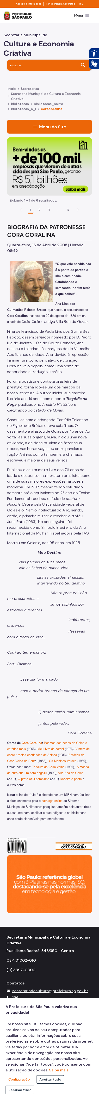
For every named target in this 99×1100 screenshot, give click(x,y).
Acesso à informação (28, 4)
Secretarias (30, 88)
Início (12, 88)
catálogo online (52, 801)
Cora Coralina (32, 743)
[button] (78, 210)
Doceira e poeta (71, 779)
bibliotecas (20, 104)
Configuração (19, 1079)
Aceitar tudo (50, 1079)
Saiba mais (58, 1070)
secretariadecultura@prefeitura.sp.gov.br (50, 990)
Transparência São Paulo (60, 4)
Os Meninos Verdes (62, 761)
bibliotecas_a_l (23, 109)
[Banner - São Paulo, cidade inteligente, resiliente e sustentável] (49, 883)
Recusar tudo (19, 1090)
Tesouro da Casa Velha (48, 767)
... (58, 210)
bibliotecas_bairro (48, 104)
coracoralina (51, 109)
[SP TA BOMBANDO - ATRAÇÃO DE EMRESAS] (49, 166)
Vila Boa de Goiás (70, 773)
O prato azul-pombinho (33, 779)
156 (81, 4)
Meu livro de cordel (50, 749)
